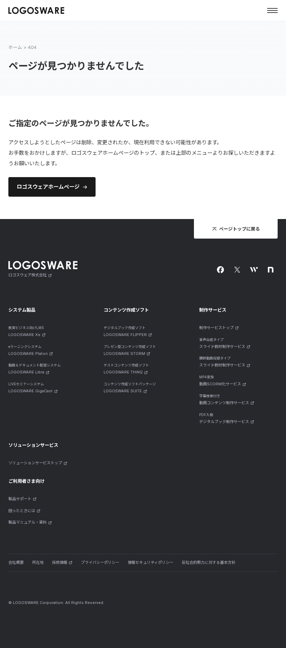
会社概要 (16, 562)
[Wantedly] (254, 270)
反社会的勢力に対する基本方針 (208, 562)
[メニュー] (272, 10)
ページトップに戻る (239, 229)
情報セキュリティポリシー (150, 562)
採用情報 (59, 562)
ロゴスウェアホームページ (48, 186)
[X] (237, 270)
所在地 (38, 562)
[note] (271, 270)
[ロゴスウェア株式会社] (36, 10)
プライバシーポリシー (100, 562)
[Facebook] (220, 270)
